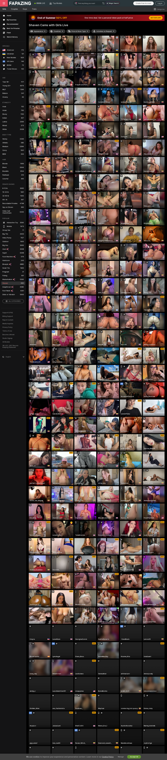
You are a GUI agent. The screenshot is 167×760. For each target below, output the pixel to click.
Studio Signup (7, 338)
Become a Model (8, 334)
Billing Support (7, 316)
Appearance (38, 31)
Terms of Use (7, 331)
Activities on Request (104, 31)
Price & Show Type (79, 31)
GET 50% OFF (156, 18)
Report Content (7, 320)
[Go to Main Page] (20, 3)
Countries (57, 31)
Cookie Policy (107, 757)
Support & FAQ (7, 313)
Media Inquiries (7, 323)
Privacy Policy (7, 327)
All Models (6, 342)
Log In (160, 3)
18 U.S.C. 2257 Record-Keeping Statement (10, 346)
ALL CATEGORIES (15, 301)
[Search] (103, 3)
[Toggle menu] (4, 3)
